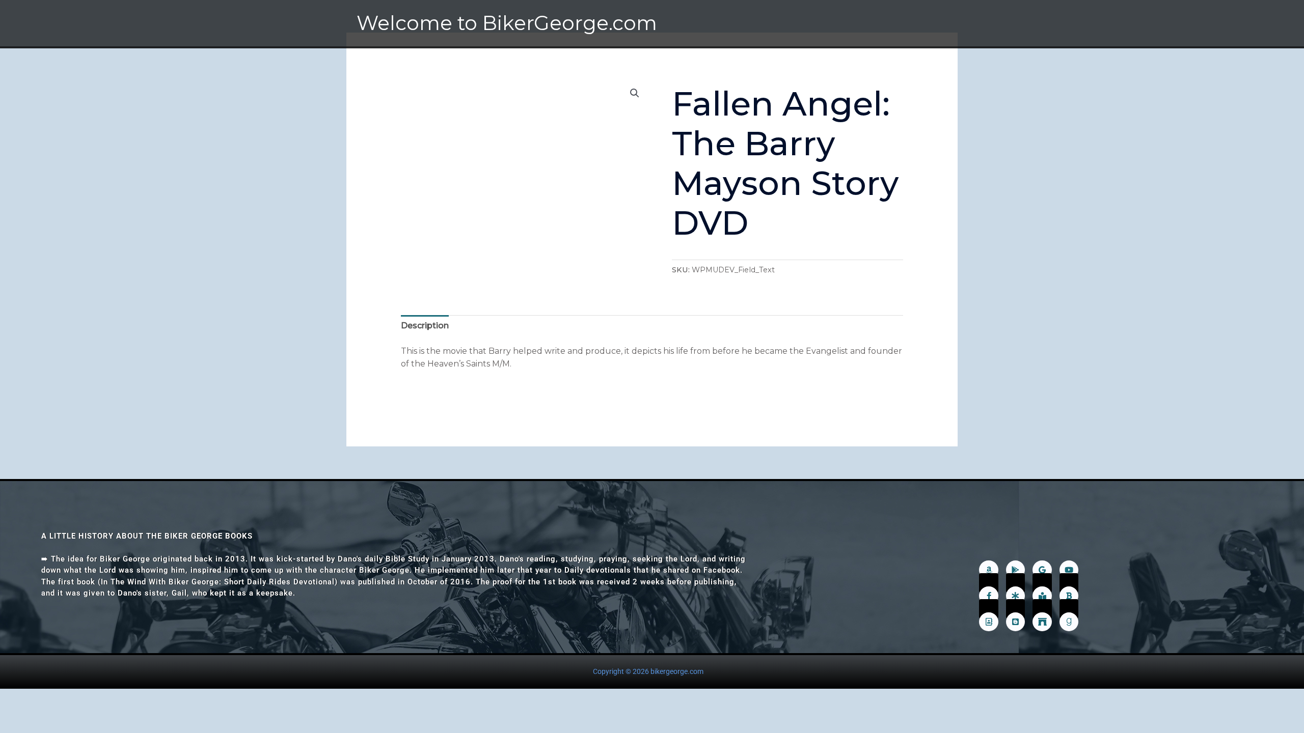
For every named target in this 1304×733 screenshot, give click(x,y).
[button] (635, 93)
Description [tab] (425, 325)
